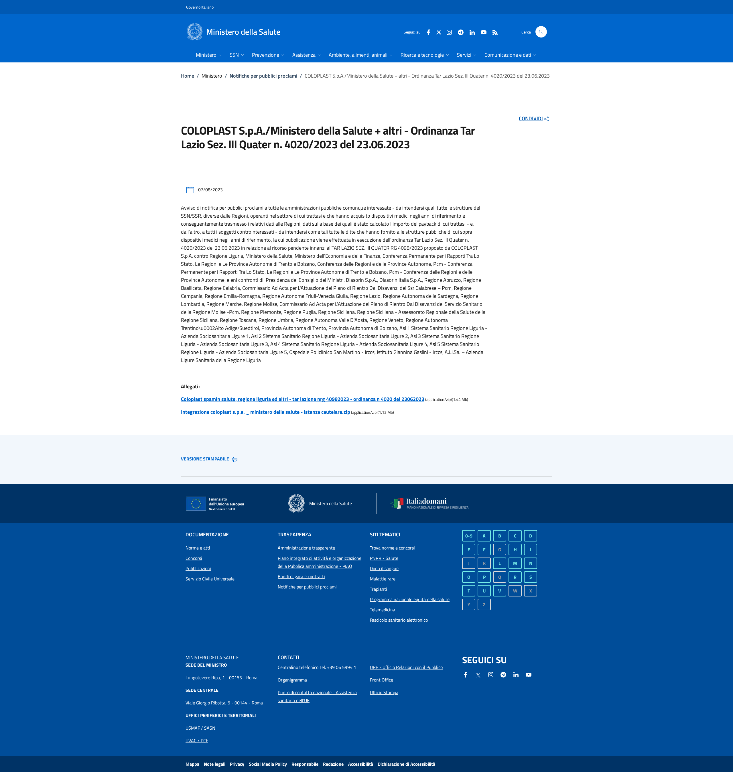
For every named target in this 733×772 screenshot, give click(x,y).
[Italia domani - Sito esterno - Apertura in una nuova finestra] (433, 503)
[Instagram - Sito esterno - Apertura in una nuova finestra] (447, 32)
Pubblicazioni (198, 568)
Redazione (333, 764)
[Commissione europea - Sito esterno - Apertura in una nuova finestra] (215, 504)
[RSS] (492, 32)
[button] (541, 32)
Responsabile (304, 764)
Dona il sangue (384, 568)
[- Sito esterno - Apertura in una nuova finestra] (528, 674)
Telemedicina (382, 609)
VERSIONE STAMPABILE (205, 458)
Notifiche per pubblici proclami (263, 76)
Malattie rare (382, 578)
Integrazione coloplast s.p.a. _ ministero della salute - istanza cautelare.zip (265, 412)
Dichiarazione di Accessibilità (406, 764)
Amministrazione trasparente (306, 547)
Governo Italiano (200, 7)
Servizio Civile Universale (210, 578)
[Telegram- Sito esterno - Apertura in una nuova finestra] (458, 32)
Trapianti (378, 589)
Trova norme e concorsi (392, 547)
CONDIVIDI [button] (531, 118)
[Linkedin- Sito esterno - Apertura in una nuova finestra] (516, 674)
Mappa (192, 764)
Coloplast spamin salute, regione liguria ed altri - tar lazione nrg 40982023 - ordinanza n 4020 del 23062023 (302, 399)
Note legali (214, 764)
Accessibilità (360, 764)
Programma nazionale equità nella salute (410, 599)
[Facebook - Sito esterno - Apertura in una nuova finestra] (426, 32)
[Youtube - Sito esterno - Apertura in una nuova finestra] (481, 32)
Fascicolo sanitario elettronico (399, 620)
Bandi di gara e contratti (301, 576)
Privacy (237, 764)
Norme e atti (198, 547)
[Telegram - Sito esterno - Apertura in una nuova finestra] (503, 674)
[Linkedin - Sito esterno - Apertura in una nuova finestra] (470, 32)
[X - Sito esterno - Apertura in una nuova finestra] (438, 32)
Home (187, 76)
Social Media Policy (268, 764)
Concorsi (194, 558)
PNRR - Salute (384, 558)
